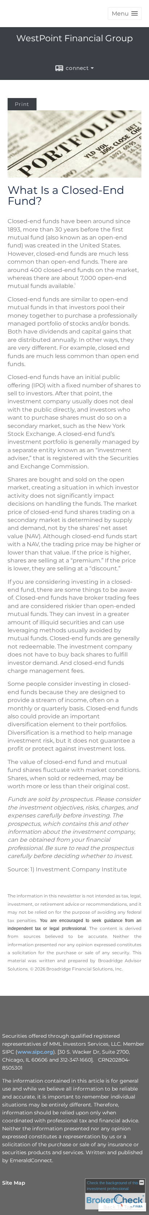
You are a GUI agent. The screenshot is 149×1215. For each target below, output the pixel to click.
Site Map (13, 1183)
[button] (125, 13)
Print (22, 104)
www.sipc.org (35, 1052)
